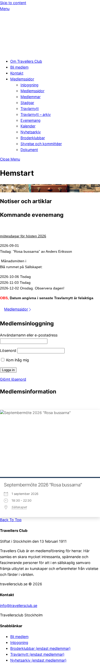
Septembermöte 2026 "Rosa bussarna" (43, 484)
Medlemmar (31, 97)
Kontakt (16, 73)
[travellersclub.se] (25, 52)
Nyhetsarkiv (31, 132)
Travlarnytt (30, 108)
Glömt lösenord (13, 379)
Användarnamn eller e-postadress (28, 335)
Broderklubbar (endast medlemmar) (40, 648)
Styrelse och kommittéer (41, 144)
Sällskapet (19, 507)
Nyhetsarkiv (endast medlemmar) (38, 660)
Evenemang (31, 120)
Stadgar (27, 102)
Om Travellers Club (26, 61)
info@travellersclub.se (18, 605)
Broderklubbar (33, 138)
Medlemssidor (22, 79)
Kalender (28, 126)
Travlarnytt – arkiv (36, 114)
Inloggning (29, 85)
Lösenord (8, 350)
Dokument (29, 149)
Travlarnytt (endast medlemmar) (37, 654)
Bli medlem (19, 67)
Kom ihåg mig (17, 360)
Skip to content (13, 3)
